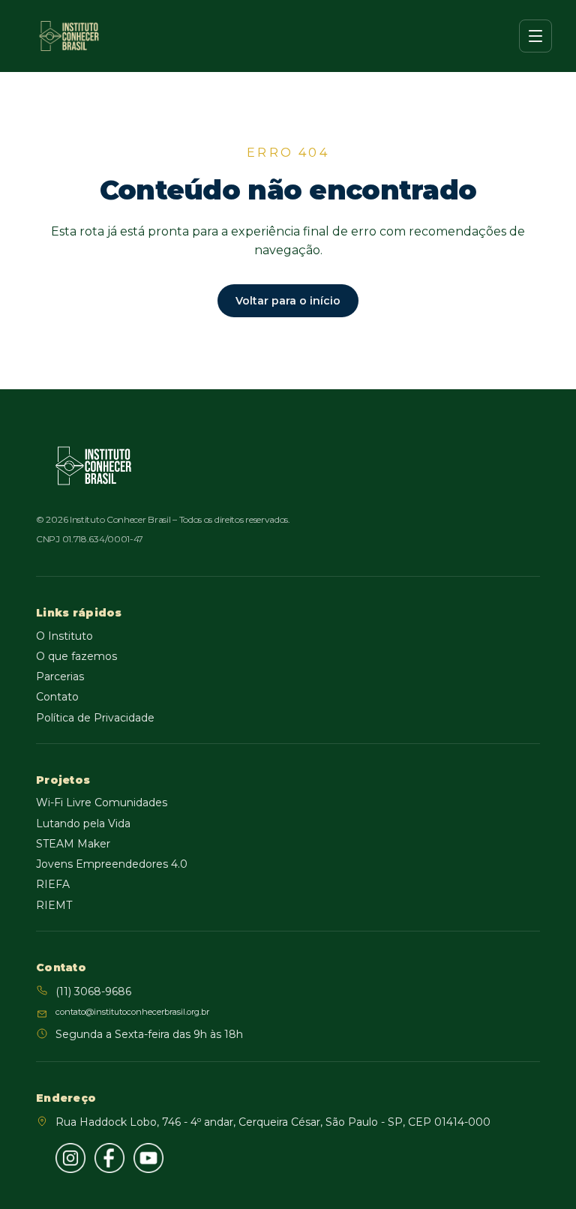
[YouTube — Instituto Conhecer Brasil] (149, 1158)
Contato (57, 697)
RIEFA (53, 884)
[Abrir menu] (535, 36)
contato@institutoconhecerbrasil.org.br (132, 1011)
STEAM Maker (73, 843)
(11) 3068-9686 (93, 991)
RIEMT (54, 905)
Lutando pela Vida (83, 823)
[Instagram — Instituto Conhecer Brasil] (71, 1158)
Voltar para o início (288, 301)
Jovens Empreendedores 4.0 (112, 864)
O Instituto (64, 636)
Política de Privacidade (95, 717)
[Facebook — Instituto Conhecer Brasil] (109, 1158)
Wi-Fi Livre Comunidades (101, 802)
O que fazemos (76, 656)
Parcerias (60, 676)
